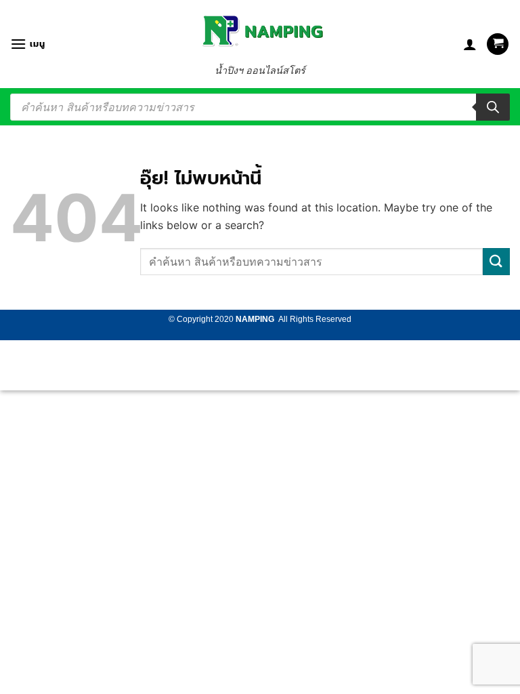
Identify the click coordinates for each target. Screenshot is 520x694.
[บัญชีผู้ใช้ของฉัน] (470, 44)
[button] (27, 43)
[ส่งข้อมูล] (496, 261)
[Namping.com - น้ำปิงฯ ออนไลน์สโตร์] (260, 31)
